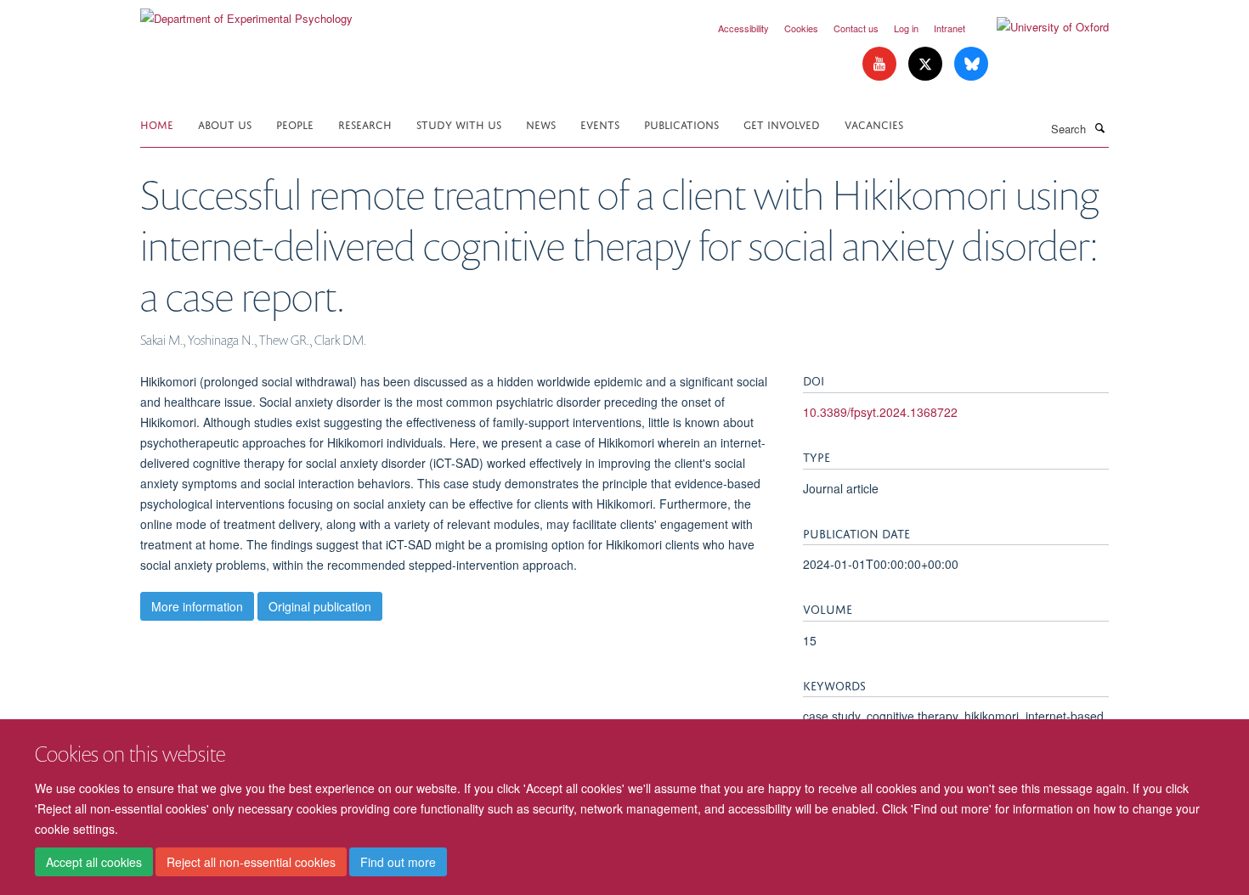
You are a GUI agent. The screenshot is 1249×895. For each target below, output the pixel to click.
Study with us (458, 123)
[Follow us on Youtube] (881, 64)
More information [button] (197, 606)
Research (365, 123)
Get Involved (781, 123)
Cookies (801, 28)
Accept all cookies (94, 861)
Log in (906, 28)
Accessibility (743, 28)
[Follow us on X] (927, 64)
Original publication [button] (319, 606)
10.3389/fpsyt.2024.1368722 (880, 411)
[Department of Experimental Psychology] (246, 12)
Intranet (949, 28)
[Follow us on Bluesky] (971, 64)
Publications (681, 123)
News (541, 123)
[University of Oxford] (1040, 27)
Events (599, 123)
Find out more (398, 861)
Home (156, 123)
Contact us (856, 28)
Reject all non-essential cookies (251, 861)
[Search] (1099, 127)
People (295, 123)
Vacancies (874, 123)
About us (224, 123)
